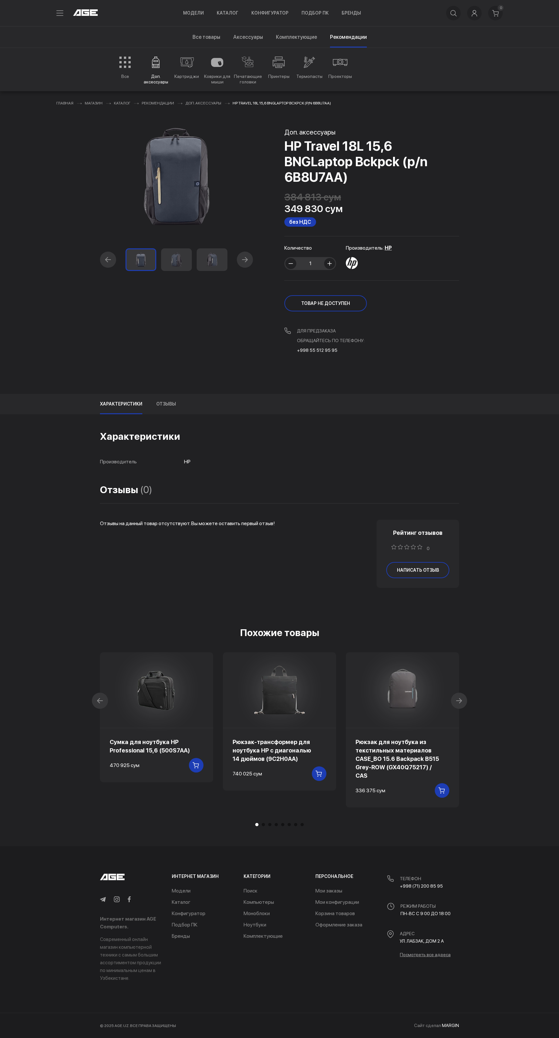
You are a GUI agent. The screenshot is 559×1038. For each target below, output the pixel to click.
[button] (108, 260)
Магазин (94, 103)
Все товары (206, 37)
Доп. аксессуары (203, 103)
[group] (125, 67)
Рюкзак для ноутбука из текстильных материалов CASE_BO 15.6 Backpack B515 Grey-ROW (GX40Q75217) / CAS (397, 759)
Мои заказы (328, 891)
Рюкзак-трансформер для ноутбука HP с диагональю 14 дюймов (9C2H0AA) (272, 750)
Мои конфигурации (337, 902)
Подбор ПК (315, 13)
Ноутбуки (255, 925)
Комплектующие (296, 37)
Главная (64, 103)
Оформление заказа (338, 925)
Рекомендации (158, 103)
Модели (193, 13)
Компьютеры (259, 902)
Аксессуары (248, 37)
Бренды (351, 13)
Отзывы (166, 403)
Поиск (251, 891)
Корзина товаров (335, 913)
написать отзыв (418, 570)
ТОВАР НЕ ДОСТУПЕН (325, 303)
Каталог (227, 13)
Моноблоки (257, 913)
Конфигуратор (270, 13)
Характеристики (121, 403)
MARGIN (450, 1025)
